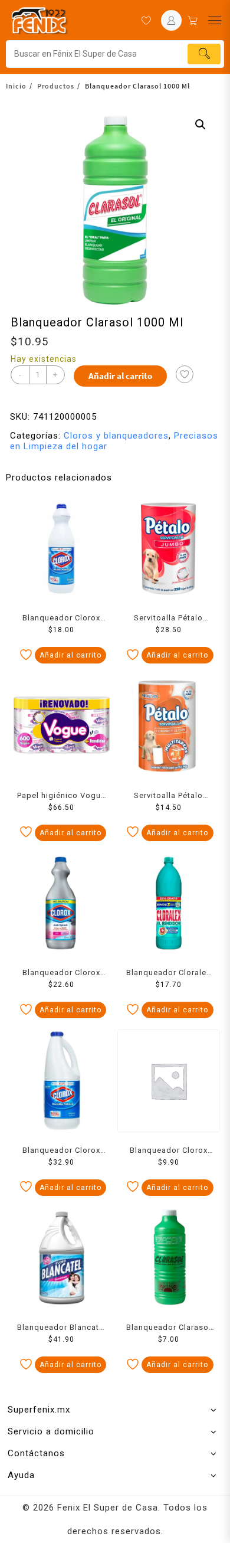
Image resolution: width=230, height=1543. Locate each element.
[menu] (214, 20)
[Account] (171, 20)
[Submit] (204, 54)
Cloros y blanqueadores (116, 435)
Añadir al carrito (120, 375)
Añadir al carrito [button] (70, 655)
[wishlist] (146, 20)
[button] (200, 124)
